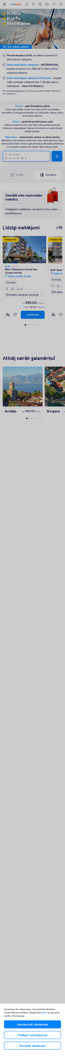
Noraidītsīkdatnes (32, 1046)
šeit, (44, 1012)
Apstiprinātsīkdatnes (32, 1024)
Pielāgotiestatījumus (33, 1035)
